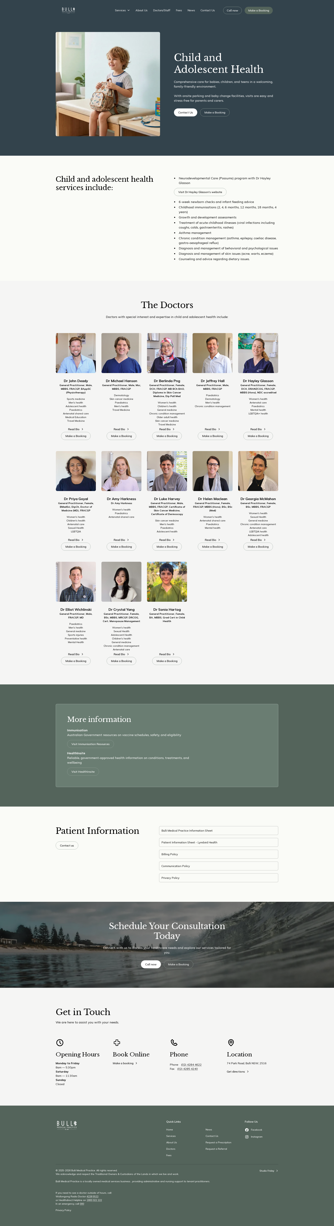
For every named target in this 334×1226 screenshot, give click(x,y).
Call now (232, 10)
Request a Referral (216, 1148)
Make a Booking (258, 10)
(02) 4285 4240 (187, 1068)
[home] (68, 10)
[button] (122, 10)
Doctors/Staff (161, 10)
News (191, 10)
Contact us (67, 845)
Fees (179, 10)
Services (120, 10)
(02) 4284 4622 (191, 1064)
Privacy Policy (63, 1210)
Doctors (170, 1148)
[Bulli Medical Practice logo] (67, 1125)
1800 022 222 (94, 1200)
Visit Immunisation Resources (90, 744)
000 (82, 1203)
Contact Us (208, 10)
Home (169, 1129)
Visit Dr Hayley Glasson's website (200, 192)
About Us (142, 10)
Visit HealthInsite (83, 771)
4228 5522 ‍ (92, 1196)
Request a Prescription (218, 1142)
